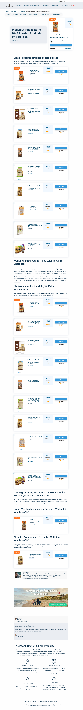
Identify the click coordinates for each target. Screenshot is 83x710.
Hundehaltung (46, 5)
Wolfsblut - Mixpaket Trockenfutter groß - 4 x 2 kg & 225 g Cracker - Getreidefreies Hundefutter (34, 245)
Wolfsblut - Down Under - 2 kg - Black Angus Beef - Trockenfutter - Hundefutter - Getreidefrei (35, 187)
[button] (76, 6)
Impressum (34, 701)
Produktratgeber (64, 5)
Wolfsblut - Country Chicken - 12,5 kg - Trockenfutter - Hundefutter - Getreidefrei (34, 148)
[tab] (56, 35)
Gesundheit (36, 5)
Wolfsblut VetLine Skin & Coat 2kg (36, 206)
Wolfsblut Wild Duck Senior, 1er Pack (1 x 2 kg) (35, 555)
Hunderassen (55, 5)
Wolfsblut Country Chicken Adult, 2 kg (59, 37)
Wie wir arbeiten (55, 701)
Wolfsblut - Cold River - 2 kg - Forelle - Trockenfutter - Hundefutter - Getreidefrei (34, 129)
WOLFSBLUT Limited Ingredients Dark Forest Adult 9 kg (35, 225)
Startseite (7, 11)
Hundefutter (23, 11)
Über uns (50, 701)
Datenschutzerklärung (42, 701)
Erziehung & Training (28, 5)
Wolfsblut (57, 34)
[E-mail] (16, 582)
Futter (18, 11)
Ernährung (18, 5)
